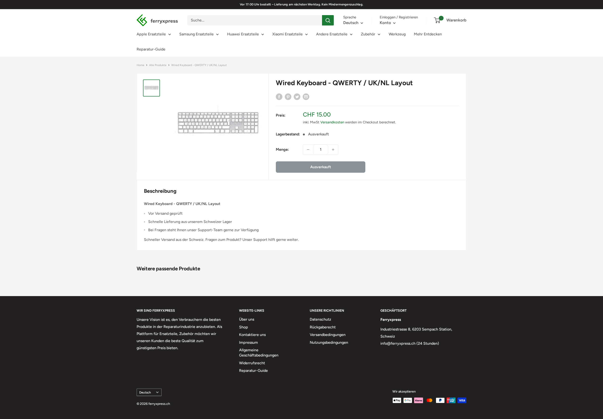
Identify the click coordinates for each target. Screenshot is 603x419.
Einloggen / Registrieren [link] (399, 17)
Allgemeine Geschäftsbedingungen (258, 352)
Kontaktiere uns (252, 334)
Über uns (246, 319)
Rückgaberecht (323, 327)
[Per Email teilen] (306, 96)
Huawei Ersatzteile (243, 34)
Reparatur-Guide (151, 49)
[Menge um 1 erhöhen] (333, 150)
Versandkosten (332, 122)
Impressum (248, 342)
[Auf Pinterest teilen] (288, 96)
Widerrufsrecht (252, 363)
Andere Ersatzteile (331, 34)
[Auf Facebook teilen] (279, 96)
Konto (386, 22)
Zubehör (368, 34)
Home (140, 65)
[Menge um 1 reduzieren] (308, 150)
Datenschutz (320, 319)
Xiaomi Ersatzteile (287, 34)
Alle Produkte (158, 65)
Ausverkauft (320, 167)
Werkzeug (397, 34)
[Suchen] (328, 20)
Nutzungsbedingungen (329, 342)
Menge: (282, 149)
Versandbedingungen (328, 334)
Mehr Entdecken (428, 34)
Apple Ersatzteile (151, 34)
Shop (243, 327)
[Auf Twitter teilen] (297, 96)
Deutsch (145, 392)
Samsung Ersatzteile (196, 34)
